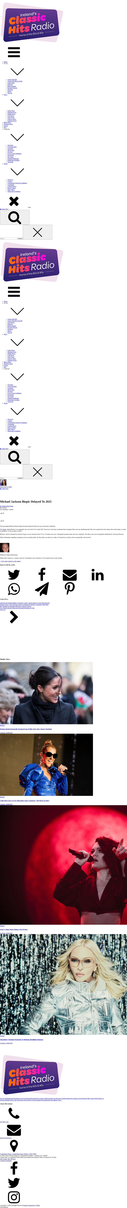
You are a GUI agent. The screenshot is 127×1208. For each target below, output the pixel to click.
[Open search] (14, 217)
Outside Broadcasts (13, 158)
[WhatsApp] (14, 595)
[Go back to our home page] (32, 284)
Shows (9, 91)
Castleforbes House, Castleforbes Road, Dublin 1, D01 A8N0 (18, 1154)
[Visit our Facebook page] (63, 1169)
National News (11, 112)
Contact (9, 181)
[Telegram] (42, 595)
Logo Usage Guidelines (14, 153)
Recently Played (12, 88)
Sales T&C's (11, 190)
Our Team (10, 157)
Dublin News (11, 114)
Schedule (10, 89)
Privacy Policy (11, 188)
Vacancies (10, 162)
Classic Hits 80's (12, 79)
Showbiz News (8, 124)
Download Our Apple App (38, 1098)
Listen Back (11, 83)
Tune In (9, 93)
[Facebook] (42, 581)
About (5, 163)
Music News (7, 122)
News (5, 94)
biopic (4, 529)
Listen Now (4, 209)
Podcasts (10, 84)
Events (6, 126)
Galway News (11, 119)
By (6, 506)
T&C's (2, 1159)
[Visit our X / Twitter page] (63, 1183)
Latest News (11, 110)
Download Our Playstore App (55, 1098)
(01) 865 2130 (4, 1122)
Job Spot (10, 152)
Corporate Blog (12, 147)
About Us (10, 179)
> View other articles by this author (10, 561)
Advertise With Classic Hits (89, 1098)
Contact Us (100, 1098)
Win (5, 127)
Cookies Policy (11, 186)
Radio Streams (11, 86)
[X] (14, 581)
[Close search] (37, 232)
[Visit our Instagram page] (63, 1197)
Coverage (10, 148)
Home (5, 62)
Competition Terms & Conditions (17, 183)
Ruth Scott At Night (6, 487)
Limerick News (12, 121)
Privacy (13, 1159)
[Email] (70, 581)
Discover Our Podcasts (24, 1098)
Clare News (10, 117)
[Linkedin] (98, 581)
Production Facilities (13, 160)
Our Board (10, 155)
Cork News (10, 116)
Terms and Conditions (13, 191)
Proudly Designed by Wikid (31, 1205)
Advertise (10, 145)
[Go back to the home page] (32, 44)
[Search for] (9, 238)
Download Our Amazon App (72, 1098)
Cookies (2, 1160)
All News (3, 1100)
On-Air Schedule (5, 1098)
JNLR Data (10, 150)
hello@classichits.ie (6, 1138)
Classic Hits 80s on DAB (14, 81)
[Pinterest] (70, 595)
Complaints (10, 185)
